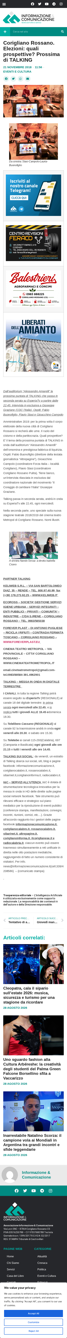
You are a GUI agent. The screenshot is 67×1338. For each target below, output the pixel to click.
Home (10, 1256)
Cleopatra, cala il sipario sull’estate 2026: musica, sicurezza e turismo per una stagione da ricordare (29, 995)
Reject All (34, 1331)
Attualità (42, 1256)
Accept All (33, 1313)
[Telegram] (54, 4)
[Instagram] (61, 4)
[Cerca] (62, 31)
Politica (41, 1269)
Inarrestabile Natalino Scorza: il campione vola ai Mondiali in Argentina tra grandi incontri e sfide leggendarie (32, 1142)
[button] (4, 4)
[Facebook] (32, 4)
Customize (33, 1322)
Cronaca (42, 1263)
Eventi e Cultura (17, 71)
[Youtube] (47, 4)
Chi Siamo (13, 1263)
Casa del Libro (15, 1276)
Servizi (11, 1269)
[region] (33, 1310)
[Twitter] (39, 4)
